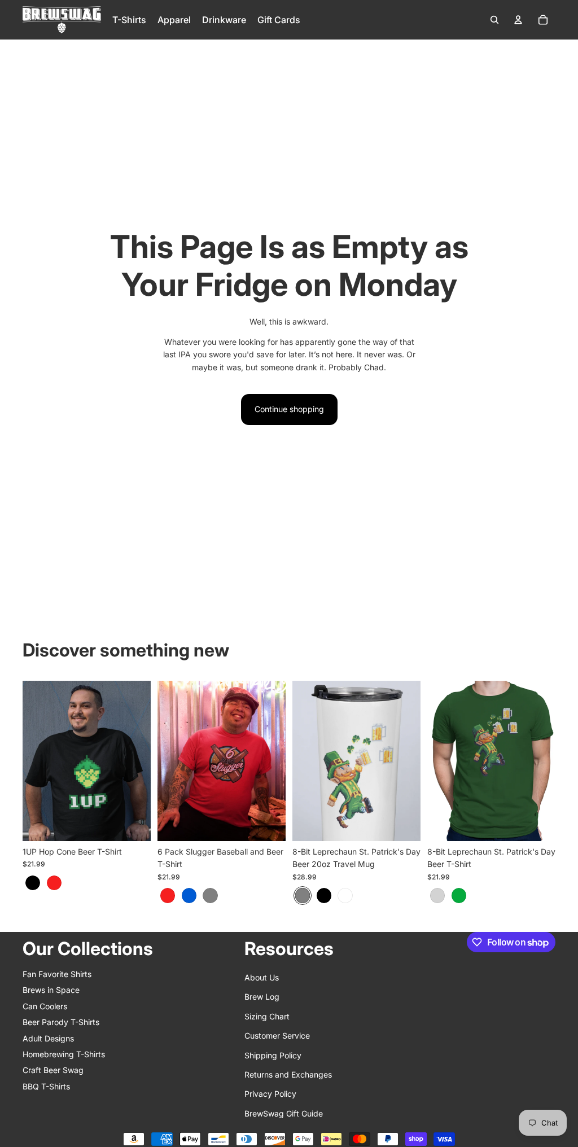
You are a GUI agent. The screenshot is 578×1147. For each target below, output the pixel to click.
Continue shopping (289, 409)
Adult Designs (48, 1038)
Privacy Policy (270, 1093)
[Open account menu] (518, 19)
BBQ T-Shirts (46, 1086)
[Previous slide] (31, 760)
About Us (261, 977)
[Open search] (494, 19)
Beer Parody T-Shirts (61, 1022)
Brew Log (261, 996)
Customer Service (277, 1035)
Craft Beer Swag (53, 1070)
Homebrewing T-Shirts (64, 1054)
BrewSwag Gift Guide (283, 1113)
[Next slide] (142, 760)
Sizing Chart (267, 1016)
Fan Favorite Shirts (57, 974)
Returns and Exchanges (288, 1074)
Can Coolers (45, 1006)
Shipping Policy (272, 1055)
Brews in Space (51, 990)
